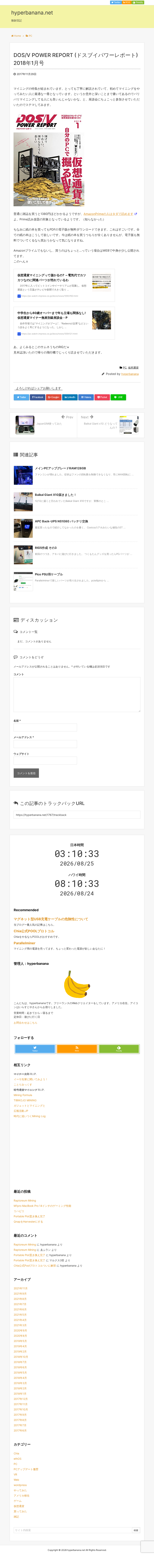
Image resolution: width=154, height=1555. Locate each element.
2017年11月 (21, 1404)
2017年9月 (20, 1414)
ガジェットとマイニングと (29, 1105)
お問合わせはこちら (25, 1022)
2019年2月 (20, 1351)
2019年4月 (20, 1346)
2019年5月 (20, 1341)
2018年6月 (20, 1367)
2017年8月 (20, 1419)
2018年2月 (20, 1388)
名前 (17, 720)
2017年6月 (20, 1430)
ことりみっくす (23, 1084)
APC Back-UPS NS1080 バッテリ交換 (61, 521)
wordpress (20, 1485)
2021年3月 (20, 1325)
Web (16, 1479)
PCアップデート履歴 (26, 1469)
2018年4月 (20, 1377)
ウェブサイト (21, 753)
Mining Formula (23, 1095)
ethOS (17, 1458)
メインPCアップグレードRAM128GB (60, 468)
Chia (16, 1453)
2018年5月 (20, 1372)
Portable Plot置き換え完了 (29, 1216)
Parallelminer (24, 943)
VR (15, 1474)
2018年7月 (20, 1362)
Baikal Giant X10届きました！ (56, 495)
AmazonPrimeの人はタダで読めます (108, 214)
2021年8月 (20, 1298)
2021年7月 (20, 1304)
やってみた (20, 1490)
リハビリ (19, 1211)
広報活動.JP (21, 1110)
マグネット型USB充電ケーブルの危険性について (51, 919)
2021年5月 (20, 1314)
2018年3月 (20, 1383)
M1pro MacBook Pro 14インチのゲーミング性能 (42, 1205)
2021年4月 (20, 1319)
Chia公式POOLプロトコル (34, 931)
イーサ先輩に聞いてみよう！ (31, 1079)
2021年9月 (20, 1293)
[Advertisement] (77, 1153)
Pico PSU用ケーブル (49, 574)
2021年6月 (20, 1309)
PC (125, 367)
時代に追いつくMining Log (30, 1116)
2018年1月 (20, 1393)
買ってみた (20, 1511)
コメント (19, 674)
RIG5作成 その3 (46, 548)
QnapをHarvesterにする (28, 1221)
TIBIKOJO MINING (25, 1100)
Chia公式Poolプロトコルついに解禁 (35, 1265)
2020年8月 (20, 1335)
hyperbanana (130, 374)
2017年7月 (20, 1425)
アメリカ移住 (21, 1495)
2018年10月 (21, 1356)
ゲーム (18, 1500)
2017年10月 (21, 1409)
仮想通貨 (133, 367)
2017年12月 (21, 1398)
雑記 (16, 1516)
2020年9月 (20, 1330)
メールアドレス (24, 737)
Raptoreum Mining (25, 1200)
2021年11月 (21, 1288)
